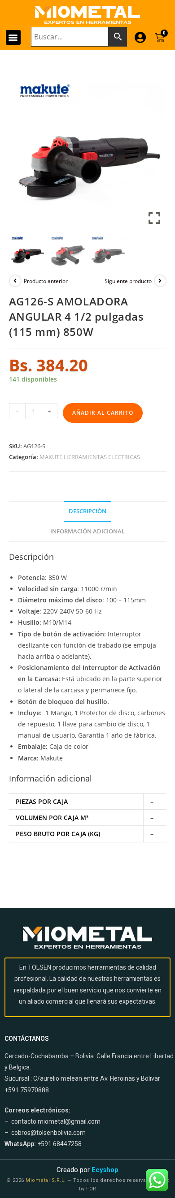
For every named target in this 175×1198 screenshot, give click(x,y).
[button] (13, 37)
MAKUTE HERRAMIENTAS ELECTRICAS (89, 457)
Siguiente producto (128, 281)
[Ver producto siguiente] (160, 281)
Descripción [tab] (87, 511)
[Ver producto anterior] (15, 281)
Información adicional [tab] (87, 531)
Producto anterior (46, 281)
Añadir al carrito (102, 413)
